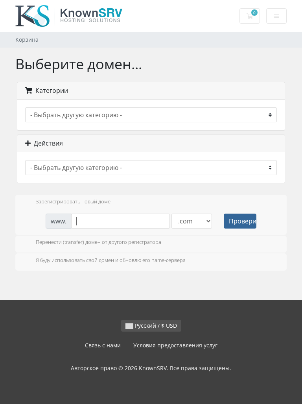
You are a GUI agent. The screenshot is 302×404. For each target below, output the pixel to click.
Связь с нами (103, 345)
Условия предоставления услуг (175, 345)
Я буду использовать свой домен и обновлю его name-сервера (111, 260)
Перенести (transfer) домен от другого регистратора (98, 242)
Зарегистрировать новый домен (75, 201)
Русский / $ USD (155, 325)
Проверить (242, 221)
